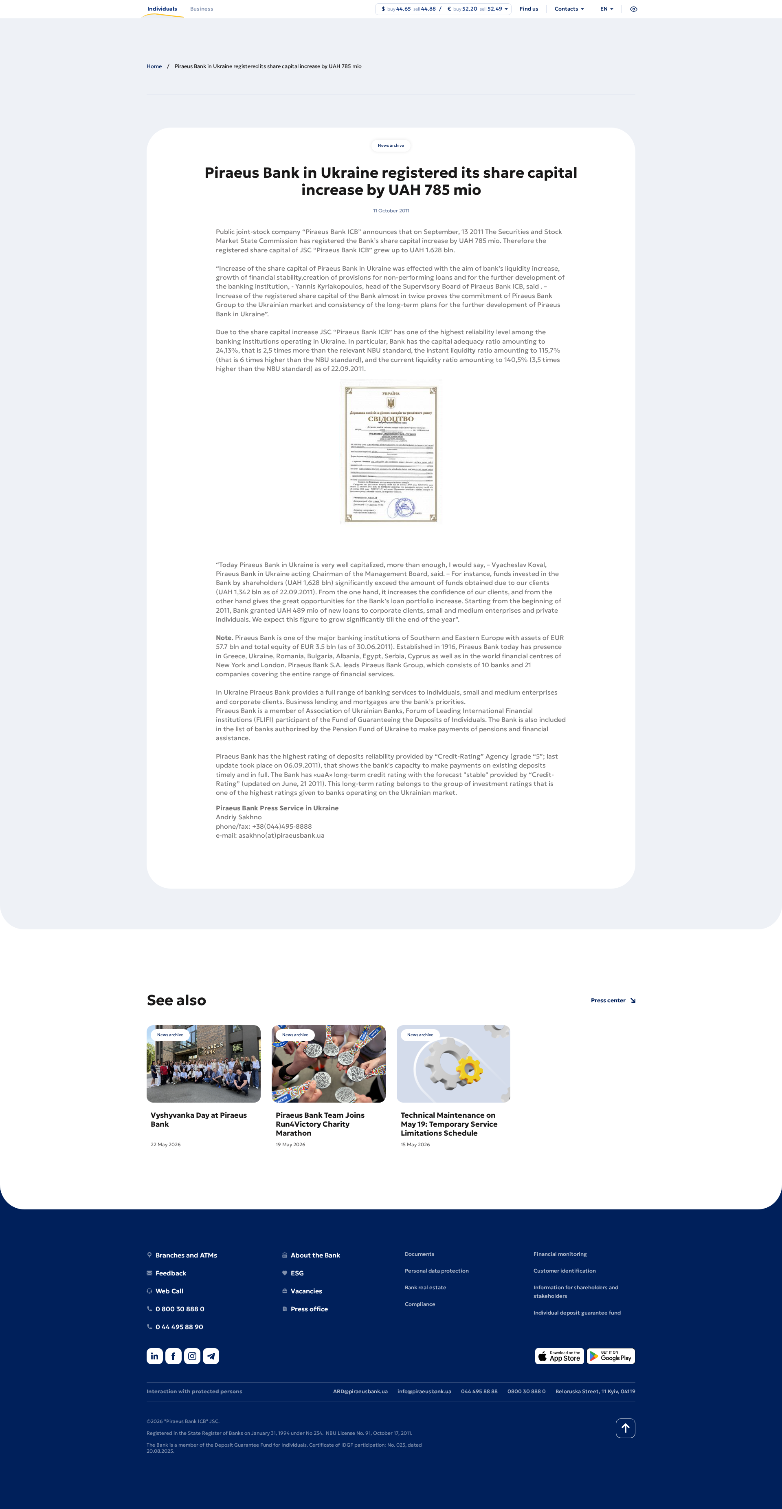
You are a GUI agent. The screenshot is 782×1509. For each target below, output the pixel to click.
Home (154, 66)
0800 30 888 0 (526, 1391)
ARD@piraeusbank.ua (360, 1391)
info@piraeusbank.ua (424, 1391)
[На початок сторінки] (625, 1428)
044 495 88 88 (479, 1391)
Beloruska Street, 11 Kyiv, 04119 (595, 1391)
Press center (608, 1000)
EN (604, 8)
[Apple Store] (559, 1357)
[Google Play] (610, 1357)
